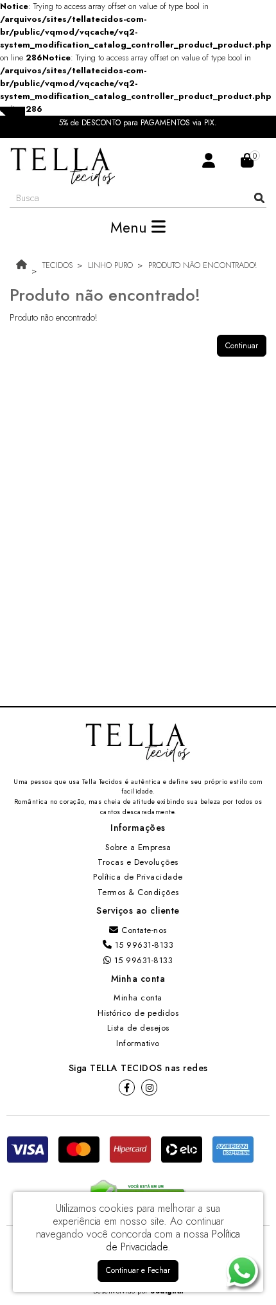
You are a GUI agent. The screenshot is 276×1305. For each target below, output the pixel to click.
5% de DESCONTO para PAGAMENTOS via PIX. (138, 123)
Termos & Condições (138, 892)
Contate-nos (143, 930)
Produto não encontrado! (202, 265)
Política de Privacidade (138, 877)
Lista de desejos (138, 1028)
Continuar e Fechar (138, 1270)
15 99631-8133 (142, 945)
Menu (130, 227)
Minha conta (138, 997)
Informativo (138, 1043)
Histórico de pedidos (138, 1013)
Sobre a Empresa (138, 847)
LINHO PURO (110, 265)
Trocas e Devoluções (138, 862)
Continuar (241, 345)
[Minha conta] (208, 159)
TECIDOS (57, 265)
